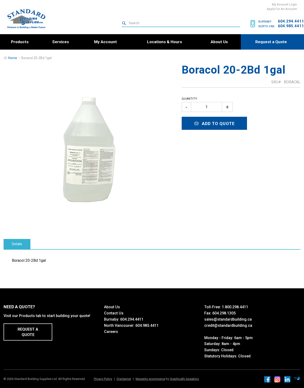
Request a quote (28, 332)
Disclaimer (124, 379)
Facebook (267, 379)
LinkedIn (287, 379)
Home (12, 58)
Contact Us (114, 313)
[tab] (17, 244)
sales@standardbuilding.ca (228, 319)
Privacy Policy (103, 379)
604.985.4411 (291, 26)
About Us (112, 307)
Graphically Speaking (184, 379)
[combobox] (181, 23)
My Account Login (284, 4)
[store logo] (24, 18)
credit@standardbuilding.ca (228, 325)
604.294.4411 (291, 21)
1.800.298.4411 (235, 307)
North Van (266, 26)
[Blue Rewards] (297, 378)
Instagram (277, 379)
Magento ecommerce (150, 379)
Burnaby (264, 21)
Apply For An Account (282, 9)
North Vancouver (118, 325)
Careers (111, 331)
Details (17, 244)
